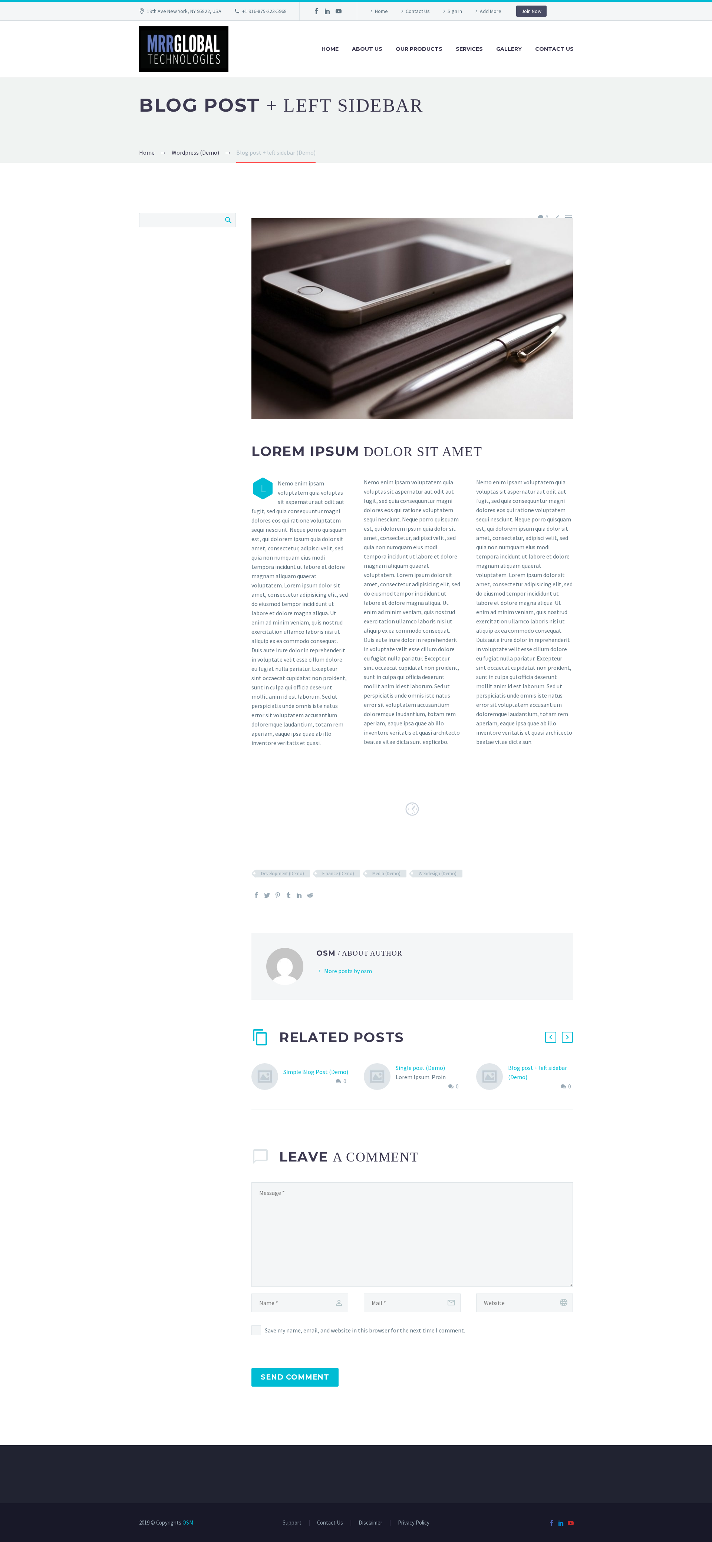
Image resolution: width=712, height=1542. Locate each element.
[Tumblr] (288, 895)
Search (228, 220)
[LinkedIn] (327, 11)
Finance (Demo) (338, 873)
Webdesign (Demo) (437, 873)
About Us (367, 49)
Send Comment (295, 1377)
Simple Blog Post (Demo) (315, 1071)
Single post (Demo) (420, 1067)
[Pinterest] (278, 895)
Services (469, 49)
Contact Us (418, 11)
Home (381, 11)
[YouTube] (338, 11)
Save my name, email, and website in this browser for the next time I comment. (365, 1330)
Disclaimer (370, 1523)
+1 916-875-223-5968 (264, 11)
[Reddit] (310, 895)
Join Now (531, 11)
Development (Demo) (282, 873)
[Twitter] (267, 895)
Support (292, 1523)
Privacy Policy (413, 1523)
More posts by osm (348, 971)
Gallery (509, 49)
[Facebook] (316, 11)
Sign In (455, 11)
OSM (187, 1522)
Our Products (419, 49)
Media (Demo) (386, 873)
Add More (490, 11)
